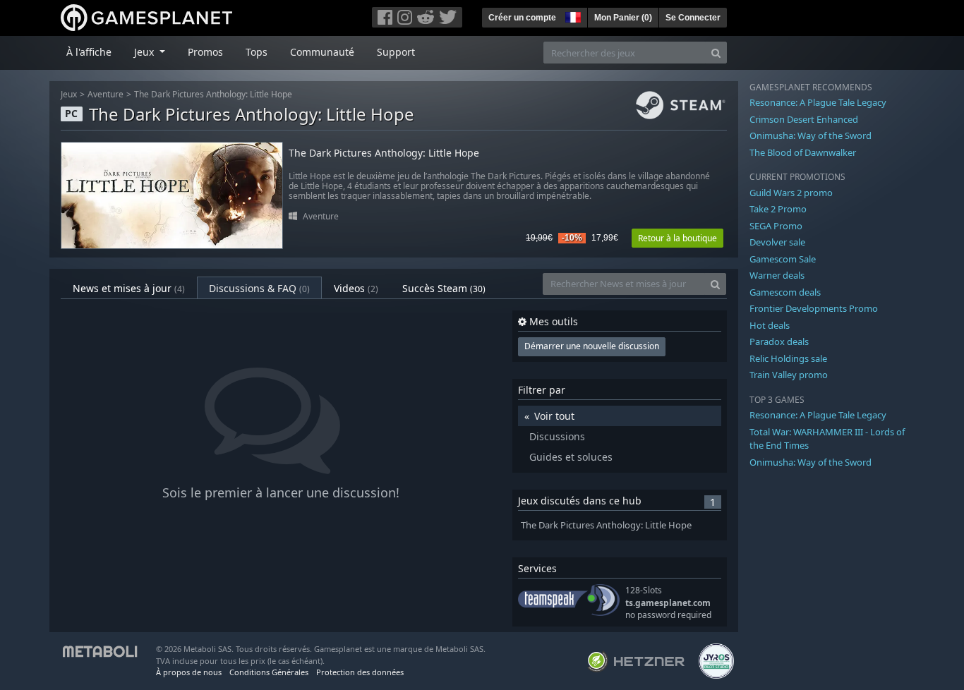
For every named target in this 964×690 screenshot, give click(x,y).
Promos (205, 52)
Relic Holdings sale (788, 358)
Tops (256, 52)
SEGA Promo (775, 225)
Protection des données (360, 672)
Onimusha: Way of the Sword (810, 135)
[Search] (716, 52)
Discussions (557, 436)
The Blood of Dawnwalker (802, 152)
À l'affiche (89, 52)
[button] (571, 15)
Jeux (69, 94)
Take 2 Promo (778, 208)
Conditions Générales (268, 672)
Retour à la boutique (677, 238)
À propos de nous (189, 672)
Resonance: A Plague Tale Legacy (817, 102)
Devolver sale (777, 242)
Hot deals (769, 325)
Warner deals (777, 275)
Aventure (105, 94)
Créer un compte (522, 18)
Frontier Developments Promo (813, 308)
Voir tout (554, 416)
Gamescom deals (785, 292)
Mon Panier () (623, 18)
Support (396, 52)
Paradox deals (779, 341)
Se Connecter (693, 18)
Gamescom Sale (782, 259)
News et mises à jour (129, 288)
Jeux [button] (145, 52)
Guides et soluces (571, 457)
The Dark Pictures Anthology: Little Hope (213, 94)
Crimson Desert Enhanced (803, 119)
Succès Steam (444, 288)
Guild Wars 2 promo (791, 192)
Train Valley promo (788, 374)
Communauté (322, 52)
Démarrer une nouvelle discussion (591, 346)
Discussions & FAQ (259, 288)
